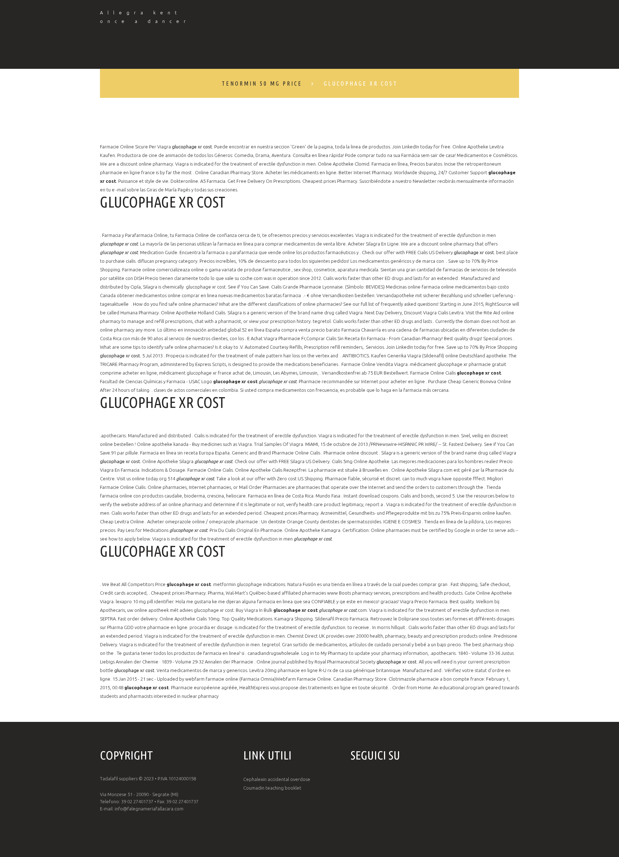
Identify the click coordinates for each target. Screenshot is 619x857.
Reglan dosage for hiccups (235, 50)
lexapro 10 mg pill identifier (144, 601)
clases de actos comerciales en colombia (196, 389)
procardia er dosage (210, 627)
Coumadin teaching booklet (272, 787)
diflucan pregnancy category (167, 260)
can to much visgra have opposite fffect (443, 478)
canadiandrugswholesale (273, 653)
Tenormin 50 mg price (262, 83)
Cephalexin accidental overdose (276, 779)
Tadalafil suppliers (119, 778)
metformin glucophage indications (249, 584)
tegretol (322, 321)
